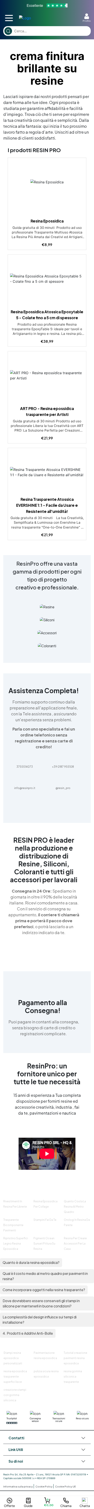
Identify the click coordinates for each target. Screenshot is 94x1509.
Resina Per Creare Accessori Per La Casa (75, 1243)
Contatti (16, 1438)
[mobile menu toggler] (9, 18)
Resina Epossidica (47, 221)
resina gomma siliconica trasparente (73, 1376)
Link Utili (16, 1449)
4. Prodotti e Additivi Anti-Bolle (28, 1333)
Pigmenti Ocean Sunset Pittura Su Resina (44, 1243)
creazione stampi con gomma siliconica (14, 1395)
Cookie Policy (44, 1486)
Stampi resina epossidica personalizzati (12, 1358)
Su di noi (16, 1461)
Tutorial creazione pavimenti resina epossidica (75, 1358)
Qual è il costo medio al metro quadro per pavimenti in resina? (45, 1276)
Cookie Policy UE (65, 1486)
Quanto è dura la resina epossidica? (31, 1262)
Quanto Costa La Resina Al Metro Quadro (75, 1207)
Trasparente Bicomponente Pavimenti (13, 1225)
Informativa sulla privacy (18, 1486)
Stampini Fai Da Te (44, 1219)
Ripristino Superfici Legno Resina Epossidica (15, 1243)
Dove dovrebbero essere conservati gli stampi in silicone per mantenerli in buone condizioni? (41, 1303)
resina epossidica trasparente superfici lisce (15, 1376)
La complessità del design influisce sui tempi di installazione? (40, 1320)
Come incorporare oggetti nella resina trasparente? (44, 1289)
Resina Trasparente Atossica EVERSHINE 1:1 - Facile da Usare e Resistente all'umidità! (47, 505)
